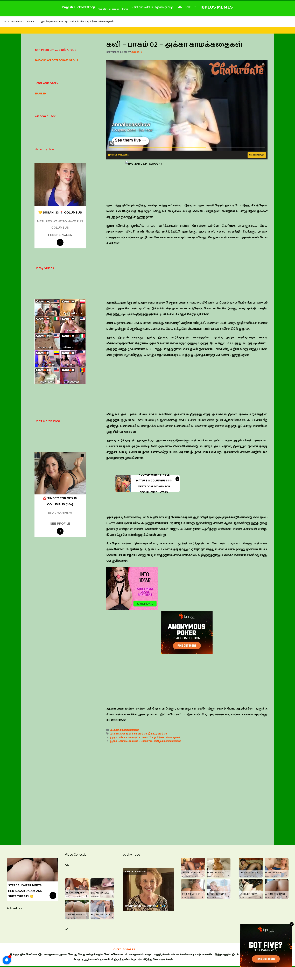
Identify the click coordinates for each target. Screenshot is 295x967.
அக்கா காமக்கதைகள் (124, 730)
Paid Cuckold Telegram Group (56, 60)
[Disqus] (187, 790)
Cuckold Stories (124, 949)
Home (125, 9)
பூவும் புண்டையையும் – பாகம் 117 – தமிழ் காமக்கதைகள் (145, 737)
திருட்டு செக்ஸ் (157, 734)
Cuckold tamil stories (108, 9)
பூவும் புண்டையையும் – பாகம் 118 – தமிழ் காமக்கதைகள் (145, 741)
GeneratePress (264, 957)
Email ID (40, 93)
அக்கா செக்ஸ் (137, 734)
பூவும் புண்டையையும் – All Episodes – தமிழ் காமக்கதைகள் (77, 21)
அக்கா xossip (118, 734)
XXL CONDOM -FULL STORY (18, 21)
